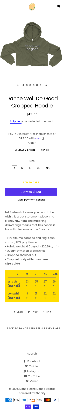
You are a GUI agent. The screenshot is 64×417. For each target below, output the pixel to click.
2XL (48, 168)
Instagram (33, 371)
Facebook (34, 361)
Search (32, 354)
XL (38, 168)
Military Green (25, 150)
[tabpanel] (32, 45)
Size (32, 161)
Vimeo (33, 381)
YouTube (34, 376)
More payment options (31, 199)
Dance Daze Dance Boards (37, 389)
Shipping (16, 121)
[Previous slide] (18, 85)
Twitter (34, 366)
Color (32, 143)
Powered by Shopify (32, 393)
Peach (45, 150)
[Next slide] (46, 85)
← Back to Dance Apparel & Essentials (31, 328)
